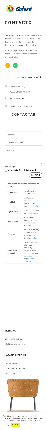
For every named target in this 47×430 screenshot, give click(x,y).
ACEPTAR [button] (15, 425)
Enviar (35, 175)
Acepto (22, 170)
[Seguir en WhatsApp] (15, 65)
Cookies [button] (6, 425)
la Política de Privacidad (25, 170)
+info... (33, 194)
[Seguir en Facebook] (7, 65)
